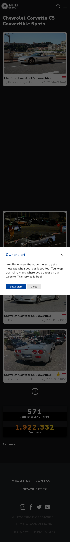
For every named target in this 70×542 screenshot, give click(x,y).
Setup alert (16, 286)
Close (34, 286)
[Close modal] (62, 255)
